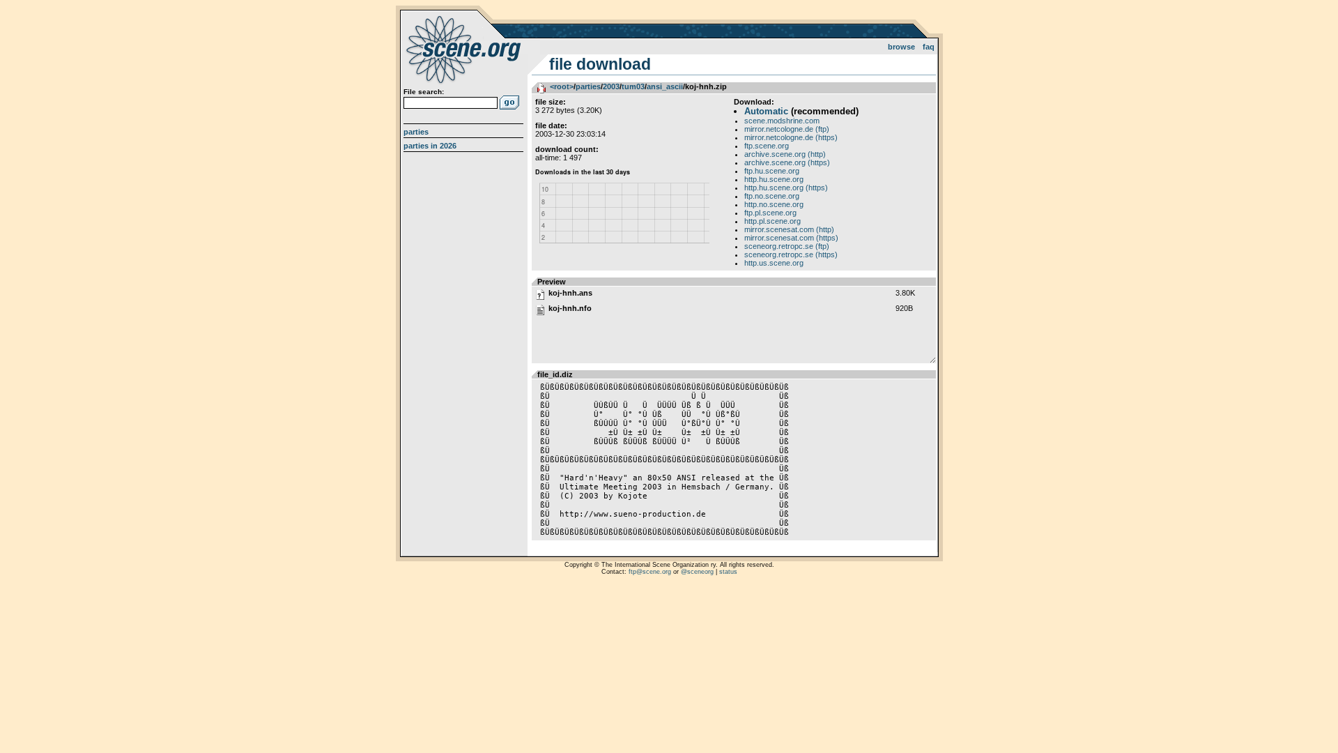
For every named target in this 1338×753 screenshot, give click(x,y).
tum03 (633, 86)
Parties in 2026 (429, 146)
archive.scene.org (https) (787, 162)
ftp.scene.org (766, 146)
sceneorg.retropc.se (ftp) (786, 246)
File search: (423, 92)
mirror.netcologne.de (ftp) (786, 129)
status (728, 571)
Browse (901, 47)
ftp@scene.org (650, 571)
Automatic (766, 111)
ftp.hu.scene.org (771, 171)
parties (588, 86)
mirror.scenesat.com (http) (789, 229)
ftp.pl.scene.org (770, 212)
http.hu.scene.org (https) (786, 187)
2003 (611, 86)
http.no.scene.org (773, 204)
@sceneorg (697, 571)
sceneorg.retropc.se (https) (791, 254)
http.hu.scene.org (773, 179)
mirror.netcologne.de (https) (791, 137)
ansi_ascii (665, 86)
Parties (416, 132)
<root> (562, 86)
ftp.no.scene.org (771, 196)
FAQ (929, 47)
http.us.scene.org (773, 263)
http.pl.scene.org (772, 221)
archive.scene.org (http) (785, 154)
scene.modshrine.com (782, 120)
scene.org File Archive (465, 48)
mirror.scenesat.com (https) (791, 238)
